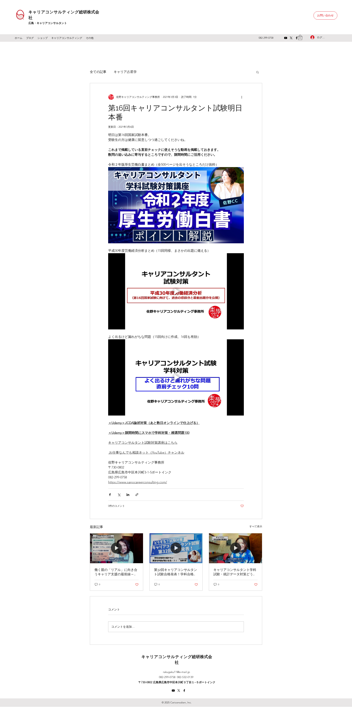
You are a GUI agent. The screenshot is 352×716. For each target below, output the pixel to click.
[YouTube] (285, 38)
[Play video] (176, 205)
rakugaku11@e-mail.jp (176, 672)
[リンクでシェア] (137, 494)
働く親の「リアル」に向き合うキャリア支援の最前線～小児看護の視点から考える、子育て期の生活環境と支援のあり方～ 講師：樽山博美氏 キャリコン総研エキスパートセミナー (115, 572)
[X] (291, 38)
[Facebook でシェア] (110, 494)
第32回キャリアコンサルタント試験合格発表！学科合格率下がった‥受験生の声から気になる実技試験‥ (175, 572)
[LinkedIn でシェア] (128, 494)
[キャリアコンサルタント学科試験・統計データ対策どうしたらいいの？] (235, 548)
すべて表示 (255, 526)
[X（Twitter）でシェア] (119, 494)
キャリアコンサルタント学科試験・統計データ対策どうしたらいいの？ (234, 572)
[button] (257, 72)
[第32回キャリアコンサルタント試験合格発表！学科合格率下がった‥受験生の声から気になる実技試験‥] (176, 548)
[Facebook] (296, 38)
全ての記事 (98, 72)
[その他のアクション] (241, 97)
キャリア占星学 (125, 72)
